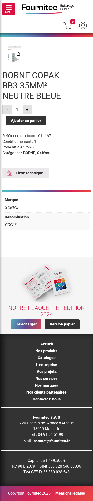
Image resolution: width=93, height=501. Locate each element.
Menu (8, 12)
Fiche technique (29, 173)
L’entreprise (46, 364)
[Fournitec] (50, 9)
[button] (19, 54)
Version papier (62, 324)
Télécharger (26, 324)
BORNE (29, 153)
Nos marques (46, 385)
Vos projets (47, 371)
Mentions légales (70, 493)
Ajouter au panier (26, 120)
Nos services (46, 378)
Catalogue (47, 358)
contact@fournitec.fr (52, 441)
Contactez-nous (47, 399)
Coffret (43, 153)
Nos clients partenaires (46, 392)
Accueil (46, 344)
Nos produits (46, 351)
